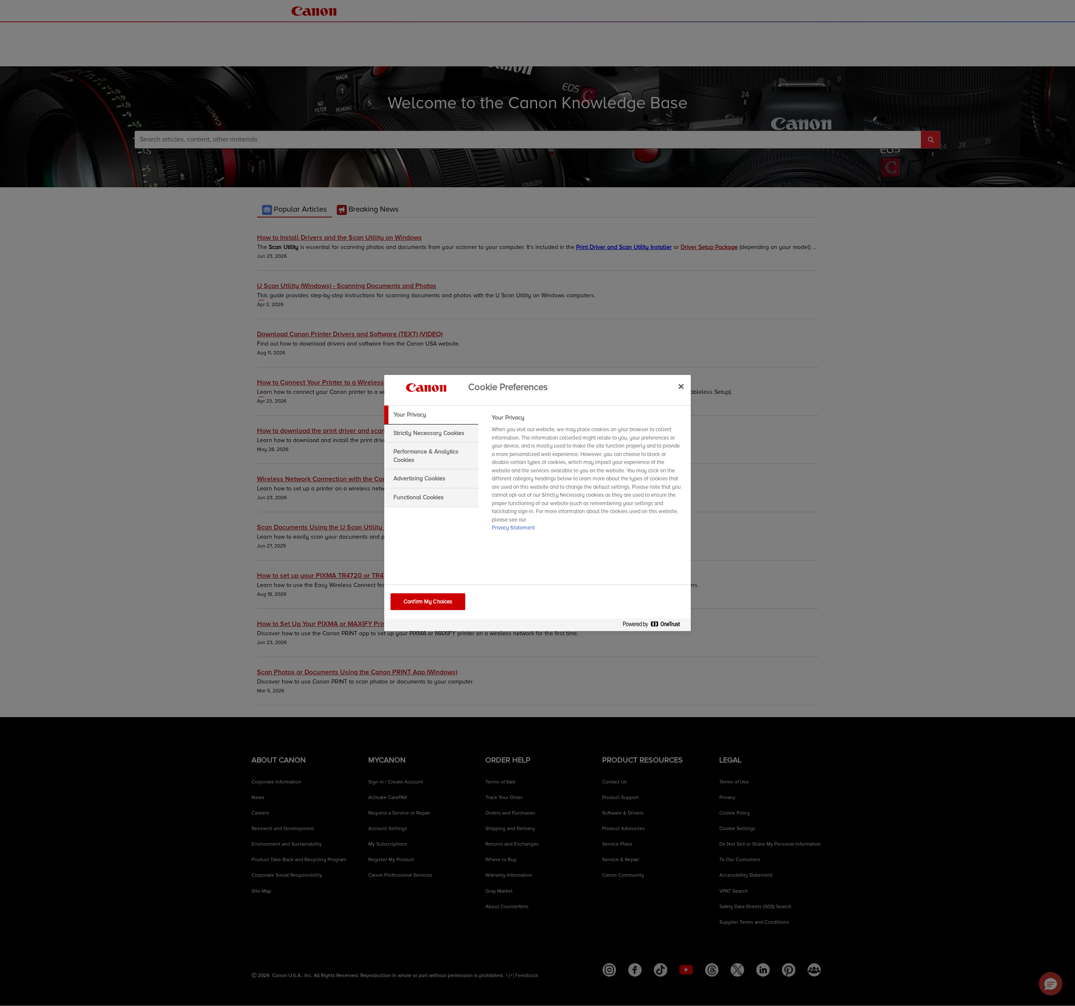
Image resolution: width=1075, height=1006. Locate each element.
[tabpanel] (588, 475)
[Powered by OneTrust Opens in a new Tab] (655, 626)
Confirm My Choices (428, 601)
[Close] (681, 386)
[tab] (431, 415)
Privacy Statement (513, 527)
